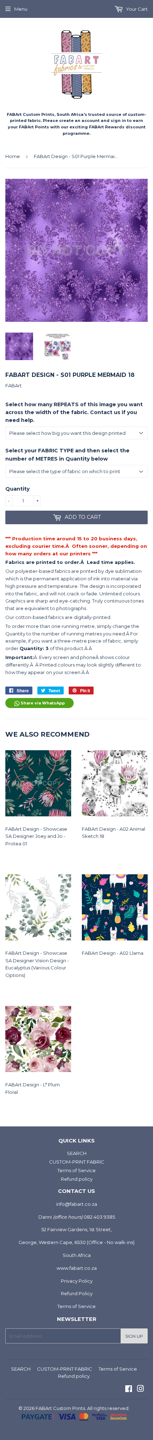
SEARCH (76, 1153)
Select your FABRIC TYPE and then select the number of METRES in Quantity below (67, 454)
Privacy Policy (77, 1281)
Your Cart (136, 9)
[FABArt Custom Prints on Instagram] (140, 1389)
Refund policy (77, 1179)
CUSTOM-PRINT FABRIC (76, 1162)
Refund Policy (77, 1293)
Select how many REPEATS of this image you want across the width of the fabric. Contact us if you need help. (74, 412)
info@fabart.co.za (76, 1204)
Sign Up (134, 1336)
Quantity (17, 489)
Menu (20, 9)
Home (12, 156)
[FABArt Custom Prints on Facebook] (128, 1389)
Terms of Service (76, 1170)
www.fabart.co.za (77, 1268)
